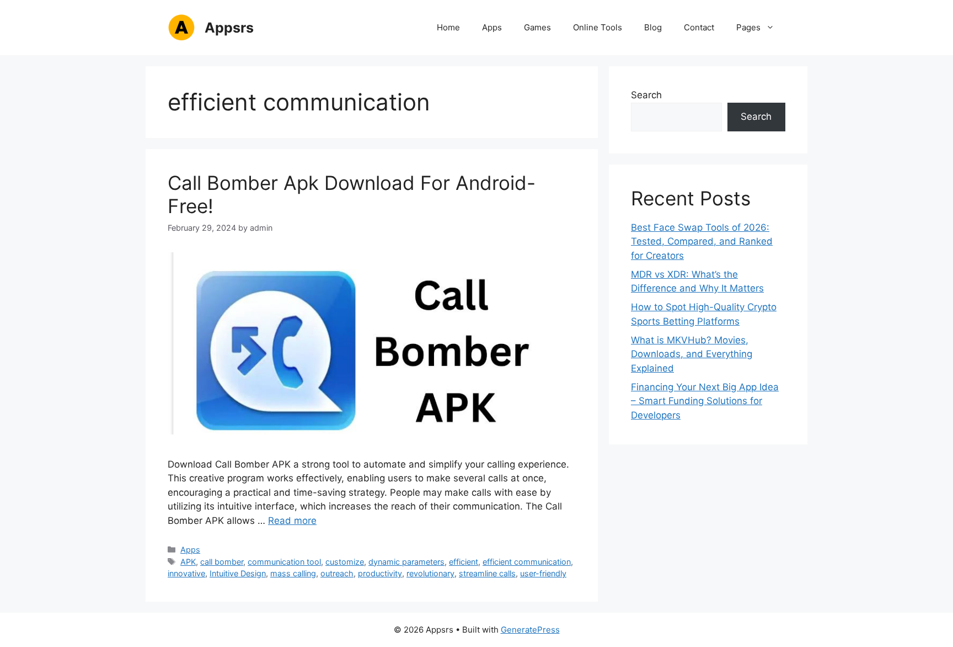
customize (344, 561)
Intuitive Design (238, 573)
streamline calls (487, 573)
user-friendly (543, 573)
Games (537, 27)
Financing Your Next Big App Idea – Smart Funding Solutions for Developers (705, 401)
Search (646, 94)
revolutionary (430, 573)
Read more (292, 520)
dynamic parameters (406, 561)
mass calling (293, 573)
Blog (653, 27)
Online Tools (597, 27)
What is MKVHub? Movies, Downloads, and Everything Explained (691, 354)
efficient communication (527, 561)
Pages (748, 27)
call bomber (221, 561)
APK (188, 561)
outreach (337, 573)
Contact (699, 27)
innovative (186, 573)
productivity (380, 573)
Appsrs (229, 27)
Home (448, 27)
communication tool (284, 561)
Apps (492, 27)
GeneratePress (530, 629)
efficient (463, 561)
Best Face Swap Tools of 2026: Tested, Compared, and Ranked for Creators (702, 241)
